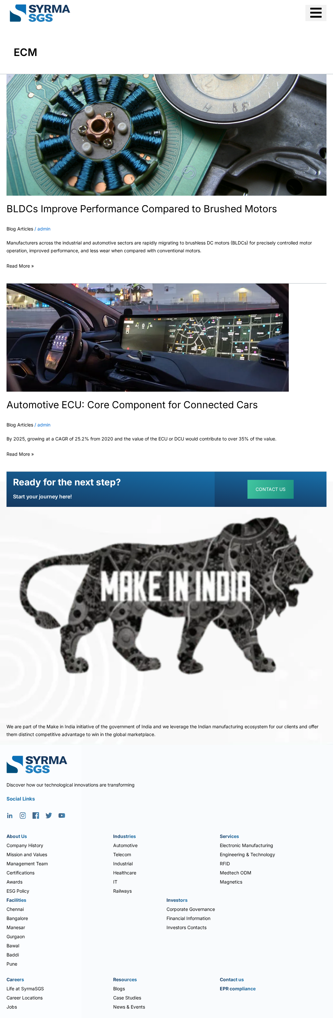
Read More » (20, 265)
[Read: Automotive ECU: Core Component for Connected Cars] (148, 337)
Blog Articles (20, 228)
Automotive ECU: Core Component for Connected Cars (132, 405)
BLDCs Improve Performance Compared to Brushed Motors (142, 209)
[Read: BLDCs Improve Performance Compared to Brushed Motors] (166, 134)
